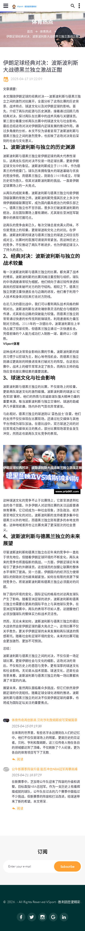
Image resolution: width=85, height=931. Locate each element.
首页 (30, 31)
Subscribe (67, 866)
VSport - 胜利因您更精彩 (63, 902)
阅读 (20, 759)
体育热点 (46, 31)
